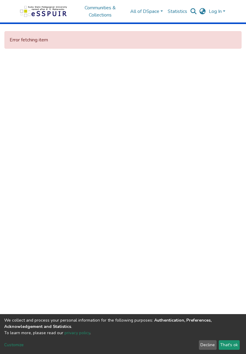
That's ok (229, 345)
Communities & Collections (100, 11)
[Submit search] (194, 11)
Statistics (177, 11)
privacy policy (77, 333)
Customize (14, 345)
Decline (207, 345)
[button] (203, 11)
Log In (215, 11)
